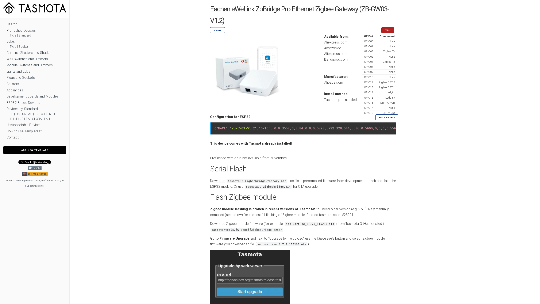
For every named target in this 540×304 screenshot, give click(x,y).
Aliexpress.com (335, 42)
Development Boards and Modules (33, 96)
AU (30, 114)
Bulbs (11, 41)
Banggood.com (336, 59)
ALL (48, 119)
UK (24, 114)
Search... (13, 24)
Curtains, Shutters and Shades (29, 53)
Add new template (34, 150)
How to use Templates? (24, 131)
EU (11, 114)
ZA (28, 119)
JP (21, 119)
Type (13, 35)
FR (49, 114)
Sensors (13, 84)
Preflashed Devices (21, 30)
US (18, 114)
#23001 (348, 215)
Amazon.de (332, 48)
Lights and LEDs (18, 71)
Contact (13, 137)
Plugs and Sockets (21, 78)
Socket (23, 47)
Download (217, 181)
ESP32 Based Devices (23, 103)
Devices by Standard (22, 109)
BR (36, 114)
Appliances (15, 90)
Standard (25, 35)
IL (55, 114)
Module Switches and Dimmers (30, 65)
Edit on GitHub (387, 117)
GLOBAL (37, 119)
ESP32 (388, 30)
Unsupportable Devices (24, 125)
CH (43, 114)
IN (11, 119)
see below (234, 215)
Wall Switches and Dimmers (27, 59)
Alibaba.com (333, 82)
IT (16, 119)
